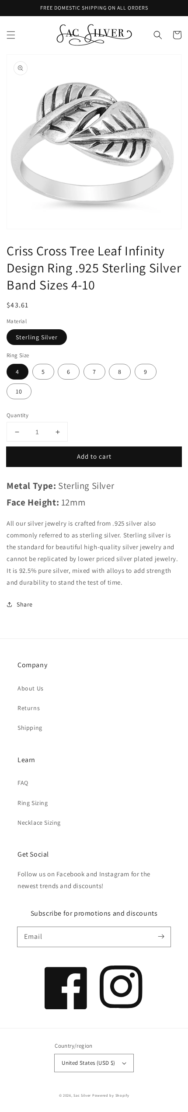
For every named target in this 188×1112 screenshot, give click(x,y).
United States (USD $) (88, 1063)
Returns (28, 708)
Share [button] (25, 604)
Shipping (29, 728)
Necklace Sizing (39, 822)
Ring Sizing (32, 803)
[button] (11, 35)
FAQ (22, 783)
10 (19, 391)
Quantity (17, 415)
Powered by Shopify (110, 1095)
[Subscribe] (161, 936)
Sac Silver (82, 1095)
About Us (30, 688)
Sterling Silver (37, 337)
